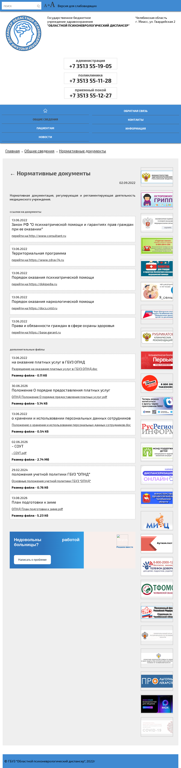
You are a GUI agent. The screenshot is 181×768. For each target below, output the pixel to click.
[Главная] (45, 110)
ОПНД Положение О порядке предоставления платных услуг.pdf (59, 397)
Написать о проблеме (32, 559)
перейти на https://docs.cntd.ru (34, 308)
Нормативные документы (82, 150)
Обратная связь (136, 110)
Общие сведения (45, 119)
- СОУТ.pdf (19, 453)
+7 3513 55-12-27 (91, 93)
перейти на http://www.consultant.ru (39, 236)
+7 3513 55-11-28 (90, 78)
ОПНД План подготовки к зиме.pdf (37, 509)
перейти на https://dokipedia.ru (34, 284)
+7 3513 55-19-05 (90, 63)
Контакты (136, 119)
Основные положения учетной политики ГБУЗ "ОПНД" (51, 481)
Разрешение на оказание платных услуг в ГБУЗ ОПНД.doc (54, 369)
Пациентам (45, 128)
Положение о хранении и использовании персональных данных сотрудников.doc (71, 425)
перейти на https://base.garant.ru (36, 332)
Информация (135, 128)
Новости (45, 137)
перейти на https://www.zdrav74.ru (38, 260)
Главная (12, 150)
